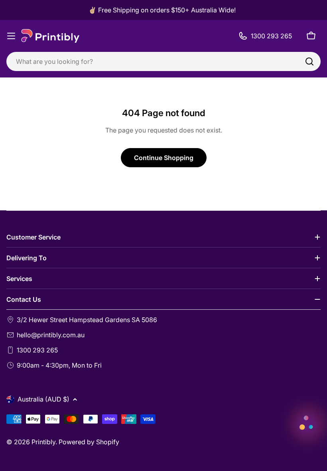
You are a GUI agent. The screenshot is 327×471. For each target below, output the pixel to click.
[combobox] (163, 61)
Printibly (43, 442)
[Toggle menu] (11, 36)
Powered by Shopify (89, 442)
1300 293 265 (37, 350)
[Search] (309, 61)
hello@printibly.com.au (51, 335)
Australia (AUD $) (43, 399)
